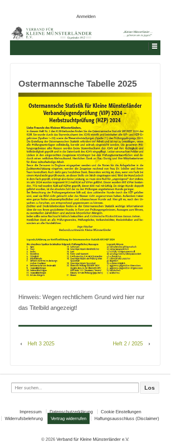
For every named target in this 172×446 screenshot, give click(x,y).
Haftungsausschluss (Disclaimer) (126, 418)
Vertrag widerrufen (68, 418)
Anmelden (86, 16)
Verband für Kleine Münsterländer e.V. (92, 439)
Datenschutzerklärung (71, 411)
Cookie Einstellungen (121, 411)
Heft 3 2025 (41, 344)
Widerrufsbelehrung (24, 418)
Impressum (31, 411)
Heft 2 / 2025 (128, 344)
